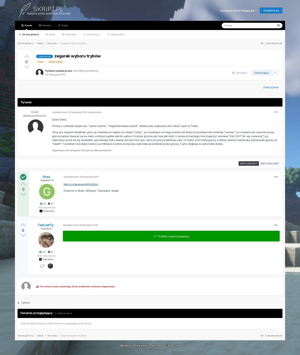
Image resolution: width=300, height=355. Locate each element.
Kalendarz (71, 34)
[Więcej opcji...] (276, 112)
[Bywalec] (50, 265)
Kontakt (157, 345)
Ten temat (264, 25)
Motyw (124, 345)
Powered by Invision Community (150, 350)
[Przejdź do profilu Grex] (47, 191)
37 (52, 203)
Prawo (64, 25)
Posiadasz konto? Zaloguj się (237, 10)
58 (44, 203)
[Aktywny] (42, 265)
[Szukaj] (278, 25)
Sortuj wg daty (248, 163)
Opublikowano (69, 112)
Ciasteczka (172, 345)
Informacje (92, 34)
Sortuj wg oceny (270, 163)
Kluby (52, 34)
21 (51, 251)
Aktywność (117, 34)
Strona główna (30, 34)
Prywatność (141, 345)
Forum (28, 25)
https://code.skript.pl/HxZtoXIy (81, 184)
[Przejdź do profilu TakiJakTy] (46, 240)
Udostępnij (240, 72)
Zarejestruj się (271, 10)
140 (43, 251)
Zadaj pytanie (271, 87)
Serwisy (46, 25)
